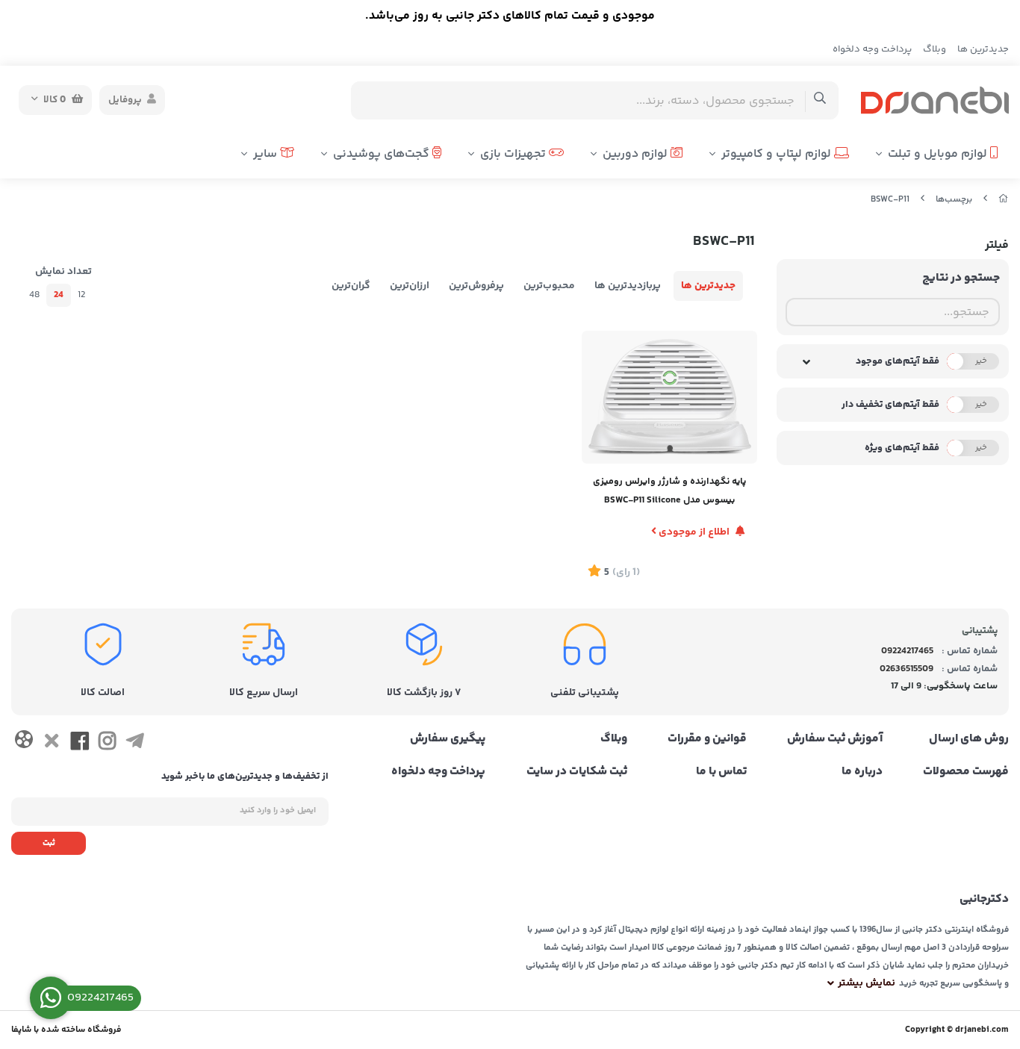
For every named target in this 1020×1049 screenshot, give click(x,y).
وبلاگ (934, 49)
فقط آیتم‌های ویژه (902, 448)
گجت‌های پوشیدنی (382, 154)
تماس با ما (721, 772)
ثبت (49, 843)
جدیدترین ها (983, 49)
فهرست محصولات (966, 772)
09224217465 (907, 651)
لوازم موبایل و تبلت (939, 154)
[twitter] (51, 744)
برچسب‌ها (954, 200)
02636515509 (906, 669)
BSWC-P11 (890, 200)
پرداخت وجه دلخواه (872, 49)
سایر (266, 154)
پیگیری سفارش (447, 739)
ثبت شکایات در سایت (576, 772)
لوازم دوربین (637, 154)
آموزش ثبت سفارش (835, 739)
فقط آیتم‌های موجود (897, 361)
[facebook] (79, 744)
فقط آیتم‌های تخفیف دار (890, 404)
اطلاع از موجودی (694, 532)
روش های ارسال (969, 739)
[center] (820, 100)
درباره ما (862, 772)
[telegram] (134, 744)
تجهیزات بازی (514, 154)
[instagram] (107, 744)
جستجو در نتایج (961, 278)
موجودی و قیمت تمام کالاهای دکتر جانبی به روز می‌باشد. (510, 16)
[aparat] (23, 742)
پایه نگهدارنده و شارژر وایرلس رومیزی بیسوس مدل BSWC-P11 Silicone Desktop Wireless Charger (669, 492)
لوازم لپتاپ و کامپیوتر (777, 154)
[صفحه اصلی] (1003, 200)
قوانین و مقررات (707, 739)
